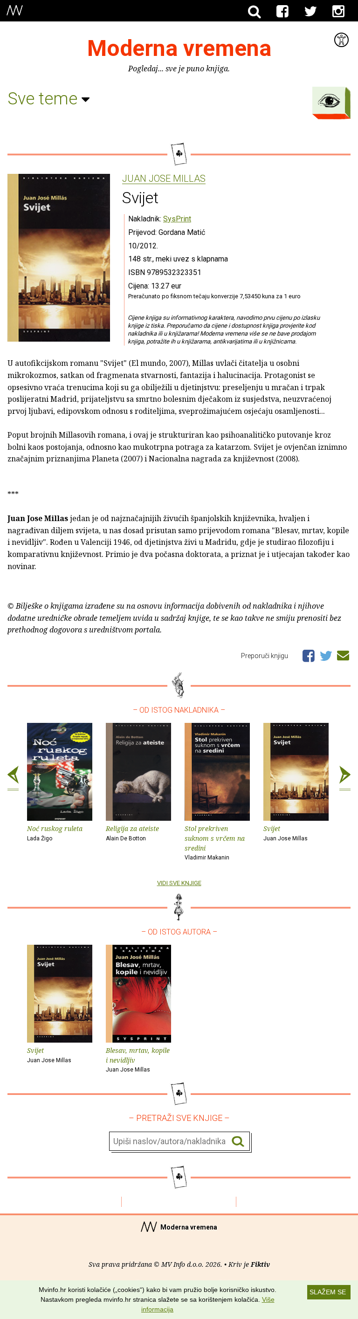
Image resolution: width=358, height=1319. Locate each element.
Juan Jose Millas (164, 179)
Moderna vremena (179, 48)
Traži (238, 1142)
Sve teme (44, 99)
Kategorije (329, 101)
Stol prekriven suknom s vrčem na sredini (215, 842)
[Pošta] (343, 654)
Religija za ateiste (132, 833)
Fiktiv (260, 1264)
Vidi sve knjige (179, 882)
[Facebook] (282, 11)
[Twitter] (310, 11)
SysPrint (177, 218)
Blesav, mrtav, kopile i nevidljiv (138, 1059)
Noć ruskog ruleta (55, 833)
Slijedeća (345, 778)
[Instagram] (338, 11)
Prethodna (13, 778)
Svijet (285, 833)
